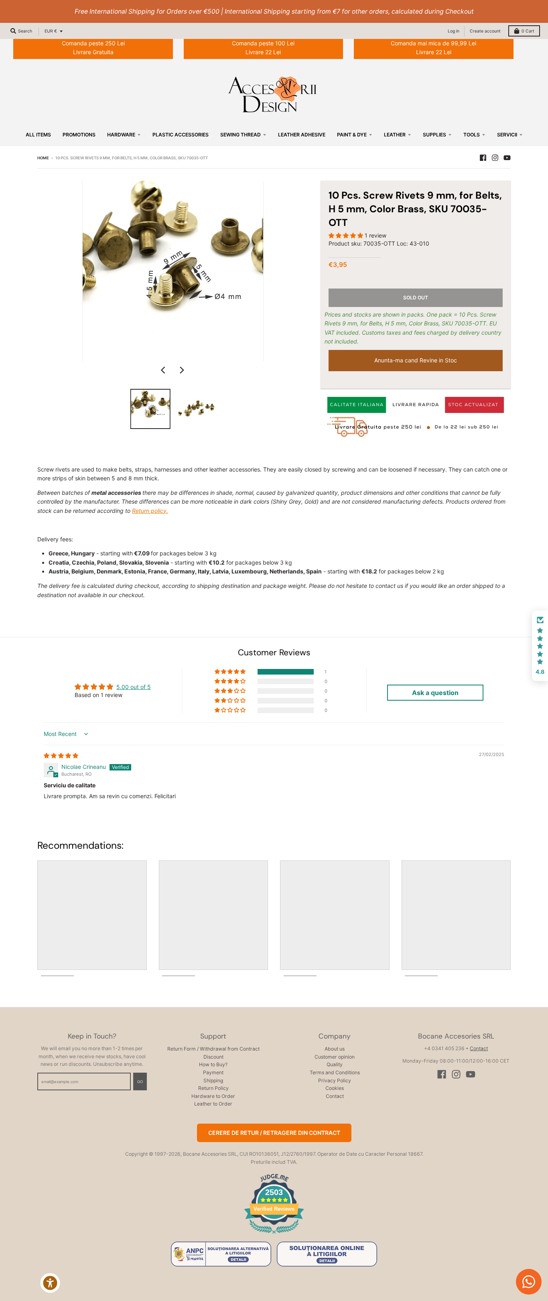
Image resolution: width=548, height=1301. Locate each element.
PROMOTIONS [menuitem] (79, 135)
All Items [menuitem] (38, 135)
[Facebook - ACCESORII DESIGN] (483, 157)
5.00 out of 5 (133, 686)
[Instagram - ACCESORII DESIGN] (495, 157)
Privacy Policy (334, 1080)
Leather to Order (213, 1104)
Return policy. (150, 510)
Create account (485, 31)
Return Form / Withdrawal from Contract (213, 1049)
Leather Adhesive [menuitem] (301, 135)
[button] (347, 235)
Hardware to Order (213, 1096)
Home (43, 158)
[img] (61, 755)
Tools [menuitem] (471, 135)
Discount (213, 1057)
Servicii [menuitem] (507, 135)
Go (140, 1081)
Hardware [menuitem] (121, 135)
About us (335, 1049)
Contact (335, 1096)
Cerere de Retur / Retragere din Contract (274, 1132)
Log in (453, 31)
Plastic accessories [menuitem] (180, 135)
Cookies (334, 1088)
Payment (213, 1072)
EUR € (51, 31)
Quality (335, 1064)
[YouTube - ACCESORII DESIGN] (507, 157)
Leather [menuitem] (395, 135)
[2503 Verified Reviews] (274, 1235)
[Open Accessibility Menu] (50, 1283)
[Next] (182, 370)
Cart (528, 31)
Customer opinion (335, 1057)
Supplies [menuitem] (434, 135)
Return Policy (213, 1088)
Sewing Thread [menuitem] (240, 135)
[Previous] (164, 370)
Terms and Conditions (335, 1072)
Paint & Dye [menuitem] (352, 135)
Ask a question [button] (435, 693)
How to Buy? (213, 1064)
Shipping (213, 1080)
